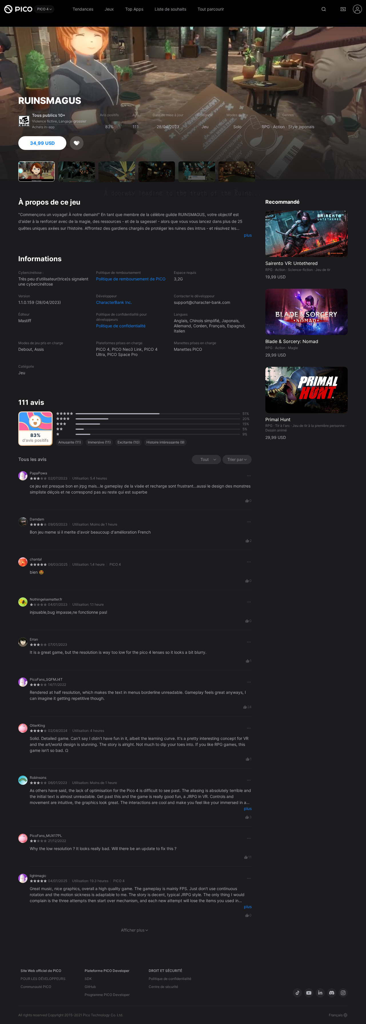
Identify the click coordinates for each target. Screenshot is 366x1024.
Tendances (83, 9)
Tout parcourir (211, 9)
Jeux (109, 9)
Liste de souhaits (170, 9)
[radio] (57, 413)
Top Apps (134, 9)
